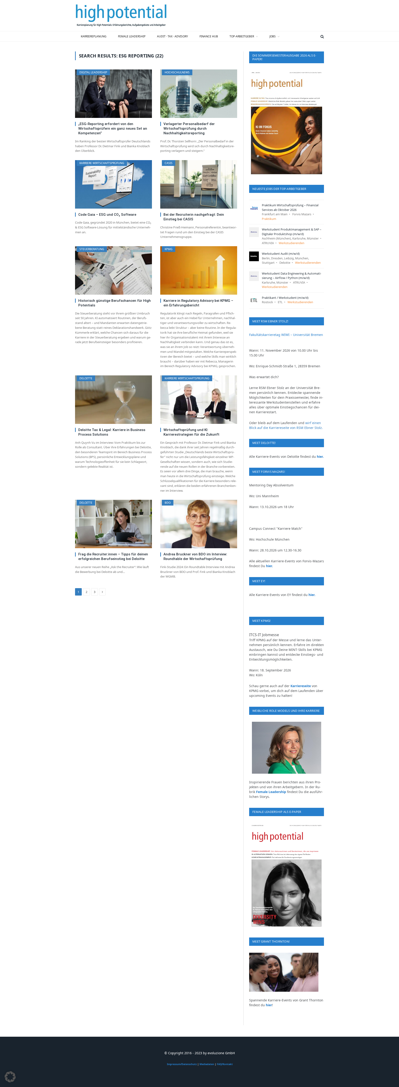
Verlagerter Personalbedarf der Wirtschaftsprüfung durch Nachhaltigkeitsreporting (189, 128)
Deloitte (85, 378)
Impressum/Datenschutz (182, 1064)
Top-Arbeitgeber (242, 36)
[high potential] (121, 15)
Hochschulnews (177, 72)
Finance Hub (209, 36)
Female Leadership (131, 36)
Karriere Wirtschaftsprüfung (101, 163)
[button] (10, 1077)
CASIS (168, 163)
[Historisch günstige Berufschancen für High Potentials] (113, 270)
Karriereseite (300, 686)
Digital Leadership (93, 72)
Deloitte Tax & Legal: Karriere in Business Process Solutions (111, 432)
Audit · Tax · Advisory (172, 36)
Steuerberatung (91, 249)
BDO (168, 503)
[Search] (322, 36)
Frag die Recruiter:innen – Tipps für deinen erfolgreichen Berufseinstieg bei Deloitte (113, 556)
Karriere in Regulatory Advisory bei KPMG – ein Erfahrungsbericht (198, 303)
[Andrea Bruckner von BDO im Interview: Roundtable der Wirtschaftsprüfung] (198, 524)
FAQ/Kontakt (225, 1064)
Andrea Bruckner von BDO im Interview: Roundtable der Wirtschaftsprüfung (195, 556)
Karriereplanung (93, 36)
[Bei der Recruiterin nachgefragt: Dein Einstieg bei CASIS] (198, 184)
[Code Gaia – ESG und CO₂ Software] (113, 184)
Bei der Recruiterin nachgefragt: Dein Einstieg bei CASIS (193, 217)
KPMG (168, 249)
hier (269, 1005)
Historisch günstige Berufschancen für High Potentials (114, 303)
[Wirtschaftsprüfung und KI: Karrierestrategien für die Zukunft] (198, 399)
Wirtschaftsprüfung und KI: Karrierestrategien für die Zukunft (191, 432)
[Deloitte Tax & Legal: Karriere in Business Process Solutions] (113, 399)
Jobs (272, 36)
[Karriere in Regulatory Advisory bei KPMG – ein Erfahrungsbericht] (198, 270)
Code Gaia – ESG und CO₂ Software (107, 215)
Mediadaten (207, 1064)
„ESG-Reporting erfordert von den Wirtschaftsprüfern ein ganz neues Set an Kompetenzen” (112, 128)
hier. (320, 456)
